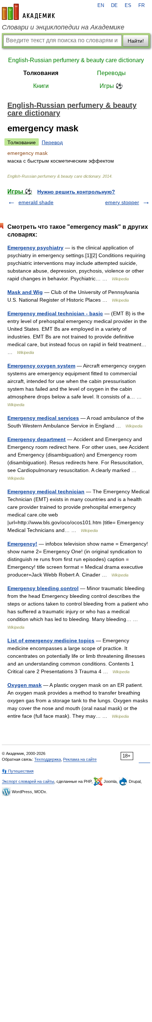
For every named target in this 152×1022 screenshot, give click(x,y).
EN (100, 5)
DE (114, 5)
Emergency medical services (43, 418)
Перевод (52, 142)
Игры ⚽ (111, 86)
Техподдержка (47, 759)
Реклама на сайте (80, 759)
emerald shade (35, 202)
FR (141, 5)
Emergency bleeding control (43, 588)
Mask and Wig (25, 292)
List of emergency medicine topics (50, 640)
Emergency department (36, 439)
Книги (41, 86)
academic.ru (28, 12)
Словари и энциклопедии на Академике (63, 27)
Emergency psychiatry (35, 248)
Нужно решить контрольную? (76, 192)
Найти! (136, 41)
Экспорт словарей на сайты (28, 781)
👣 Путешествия (18, 771)
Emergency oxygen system (41, 366)
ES (128, 5)
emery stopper (122, 202)
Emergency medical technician (45, 491)
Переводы (111, 73)
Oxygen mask (24, 685)
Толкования (40, 73)
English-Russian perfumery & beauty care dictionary (76, 60)
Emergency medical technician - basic (55, 313)
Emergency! (22, 544)
